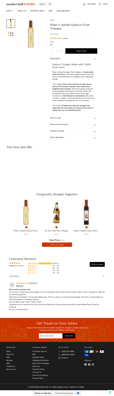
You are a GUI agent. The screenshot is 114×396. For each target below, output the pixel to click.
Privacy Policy (37, 378)
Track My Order (38, 369)
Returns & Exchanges (40, 363)
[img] (21, 283)
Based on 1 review (16, 266)
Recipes (9, 360)
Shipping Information (40, 360)
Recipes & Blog (37, 11)
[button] (55, 38)
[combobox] (45, 4)
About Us (22, 11)
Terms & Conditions (40, 375)
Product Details (57, 131)
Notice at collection (43, 393)
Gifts (8, 363)
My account (11, 369)
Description (55, 58)
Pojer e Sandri (54, 34)
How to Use (55, 118)
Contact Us (10, 366)
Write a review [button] (97, 264)
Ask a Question (57, 137)
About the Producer (59, 124)
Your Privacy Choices (64, 393)
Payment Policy (38, 357)
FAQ (50, 11)
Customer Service (39, 351)
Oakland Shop (62, 11)
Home (52, 20)
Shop (8, 351)
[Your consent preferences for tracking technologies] (110, 392)
